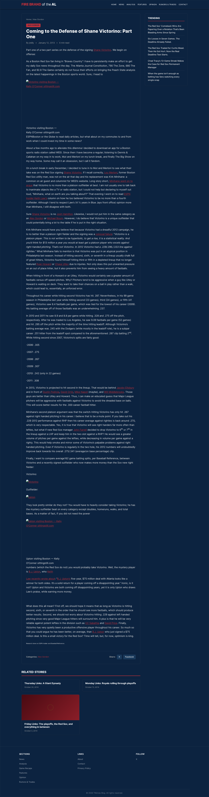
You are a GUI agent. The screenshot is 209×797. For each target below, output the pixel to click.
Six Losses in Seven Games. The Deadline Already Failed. (164, 40)
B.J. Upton (34, 571)
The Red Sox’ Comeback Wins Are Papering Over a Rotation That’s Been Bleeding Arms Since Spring (166, 29)
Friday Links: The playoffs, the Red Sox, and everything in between (48, 725)
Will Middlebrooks (114, 392)
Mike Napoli (81, 392)
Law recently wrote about (40, 578)
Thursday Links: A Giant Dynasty (42, 683)
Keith (50, 571)
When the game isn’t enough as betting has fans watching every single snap (163, 76)
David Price (111, 623)
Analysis (131, 4)
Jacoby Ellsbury (125, 387)
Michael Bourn (55, 218)
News (121, 4)
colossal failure (104, 234)
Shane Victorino (102, 49)
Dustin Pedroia (51, 392)
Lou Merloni (110, 172)
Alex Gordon (38, 19)
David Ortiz (67, 392)
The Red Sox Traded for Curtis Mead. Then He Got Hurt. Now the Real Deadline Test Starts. (166, 51)
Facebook (129, 657)
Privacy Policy (84, 768)
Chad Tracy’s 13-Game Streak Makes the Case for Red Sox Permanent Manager (166, 64)
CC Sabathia (92, 623)
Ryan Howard (43, 264)
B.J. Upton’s (63, 578)
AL (38, 4)
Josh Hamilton (65, 214)
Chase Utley (62, 264)
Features (142, 4)
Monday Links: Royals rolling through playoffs (110, 683)
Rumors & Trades (167, 4)
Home (114, 4)
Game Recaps (25, 768)
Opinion (153, 4)
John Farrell (80, 429)
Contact (183, 4)
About (80, 759)
